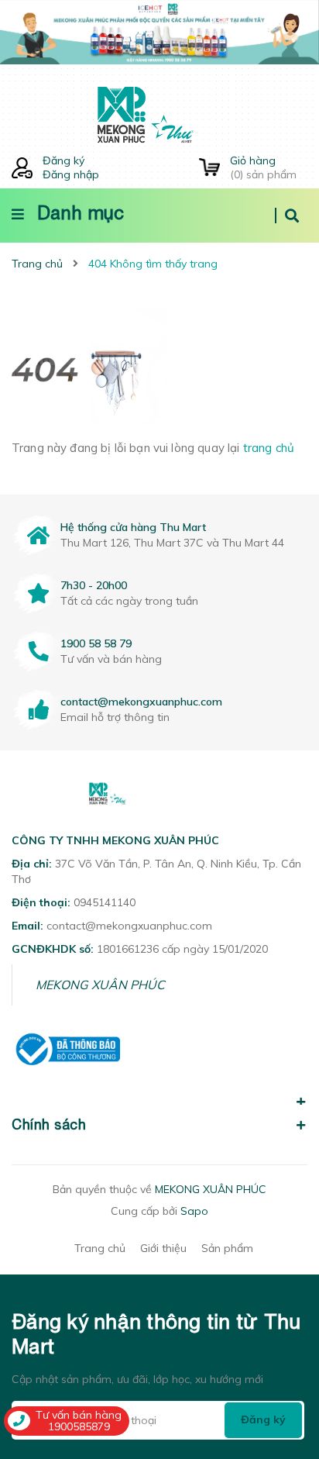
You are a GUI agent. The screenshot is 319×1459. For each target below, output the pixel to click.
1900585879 (79, 1426)
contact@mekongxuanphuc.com (141, 702)
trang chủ (268, 447)
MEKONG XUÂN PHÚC (100, 984)
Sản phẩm (227, 1248)
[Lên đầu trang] (280, 1359)
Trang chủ (99, 1248)
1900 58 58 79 (96, 643)
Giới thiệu (163, 1248)
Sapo (194, 1211)
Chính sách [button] (49, 1124)
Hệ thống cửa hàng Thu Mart (133, 527)
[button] (159, 1093)
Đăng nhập (71, 174)
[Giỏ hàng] (209, 167)
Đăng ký (63, 160)
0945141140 (104, 902)
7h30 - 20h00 (93, 585)
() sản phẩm (263, 167)
